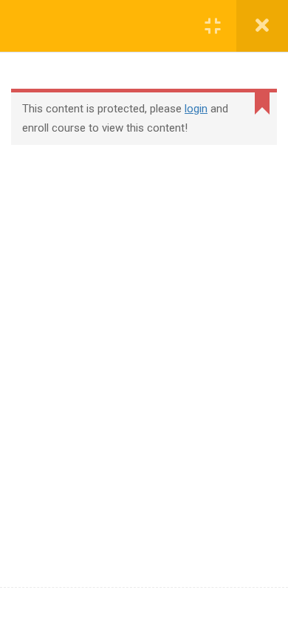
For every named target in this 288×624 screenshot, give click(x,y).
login (196, 108)
